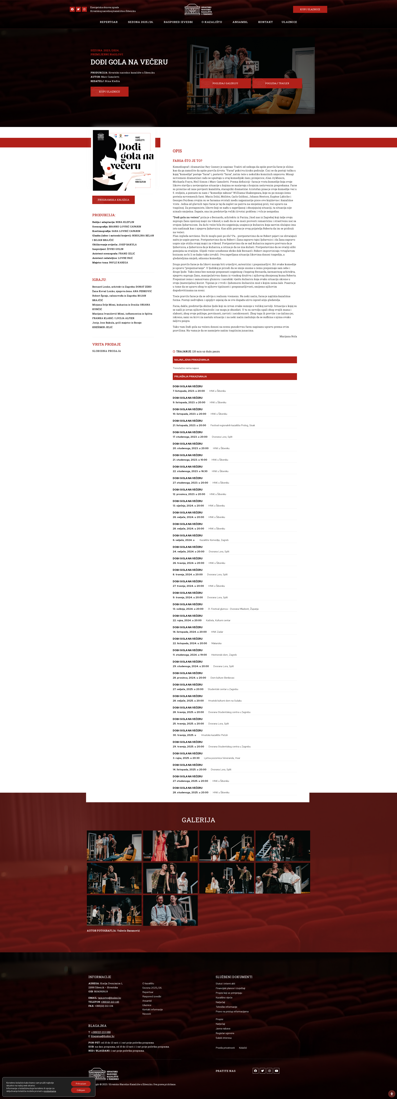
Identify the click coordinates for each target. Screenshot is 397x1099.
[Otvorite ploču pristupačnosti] (391, 1093)
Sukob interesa (224, 1037)
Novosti (146, 1013)
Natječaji (220, 1002)
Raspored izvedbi (178, 22)
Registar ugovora (225, 1033)
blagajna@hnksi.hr (102, 1036)
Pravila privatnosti (225, 1047)
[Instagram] (84, 9)
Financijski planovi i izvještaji (230, 988)
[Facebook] (72, 9)
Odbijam (81, 1090)
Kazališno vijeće (224, 997)
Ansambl (240, 22)
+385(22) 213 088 (101, 1032)
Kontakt (265, 22)
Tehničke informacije (226, 1006)
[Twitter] (78, 9)
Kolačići (243, 1047)
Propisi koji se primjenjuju (229, 993)
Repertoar (109, 22)
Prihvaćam (81, 1083)
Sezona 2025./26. (141, 22)
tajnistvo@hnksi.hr (109, 997)
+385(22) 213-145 (110, 1001)
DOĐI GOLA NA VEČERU (188, 386)
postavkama (50, 1091)
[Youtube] (276, 1071)
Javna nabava (223, 1028)
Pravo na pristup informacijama (232, 1011)
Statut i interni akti (225, 983)
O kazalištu (212, 22)
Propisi (219, 1019)
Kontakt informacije (152, 1009)
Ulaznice (289, 22)
